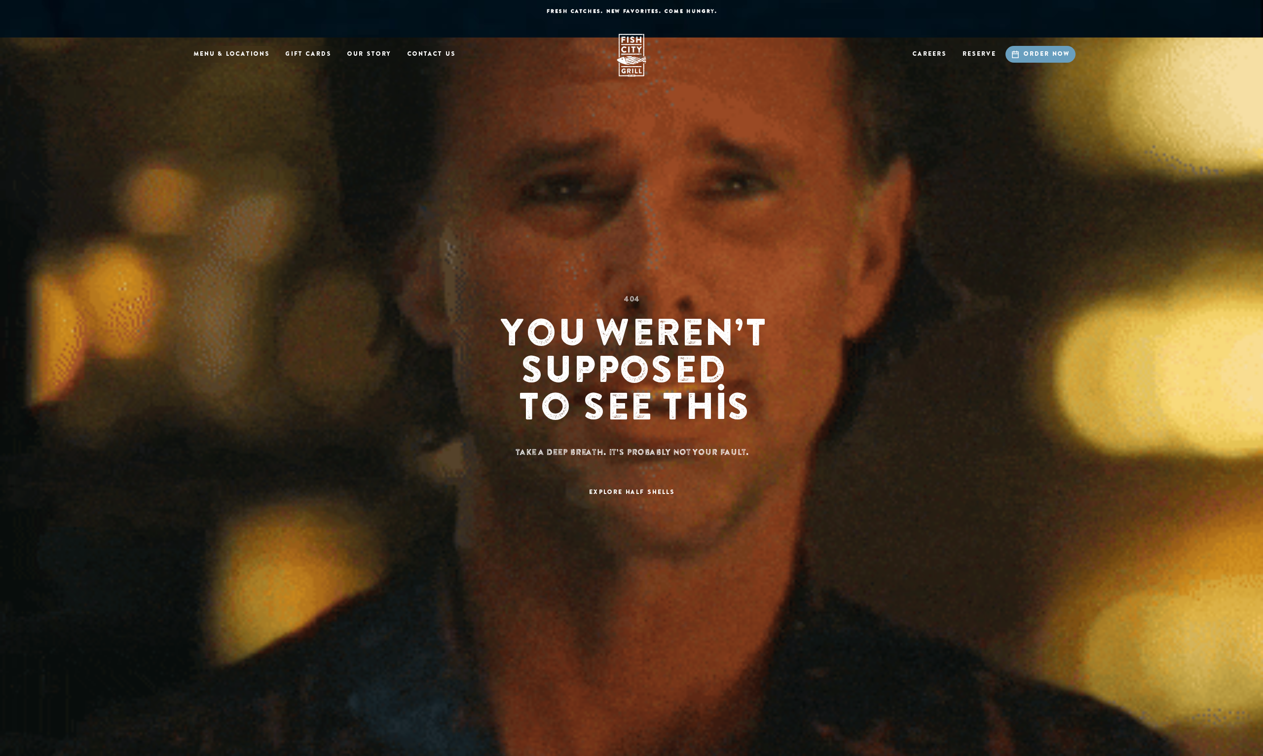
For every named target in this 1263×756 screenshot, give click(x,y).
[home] (631, 55)
